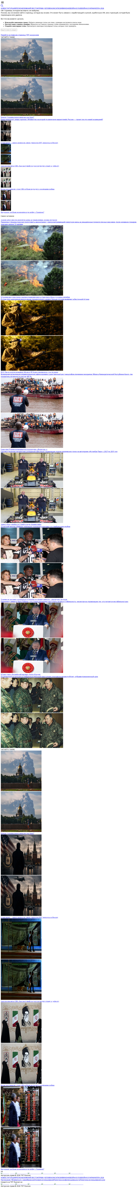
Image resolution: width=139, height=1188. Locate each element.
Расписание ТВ (7, 1180)
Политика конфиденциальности (67, 1180)
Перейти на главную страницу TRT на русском (20, 35)
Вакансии (31, 1180)
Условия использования (44, 1180)
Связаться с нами (20, 1180)
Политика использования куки (92, 1180)
